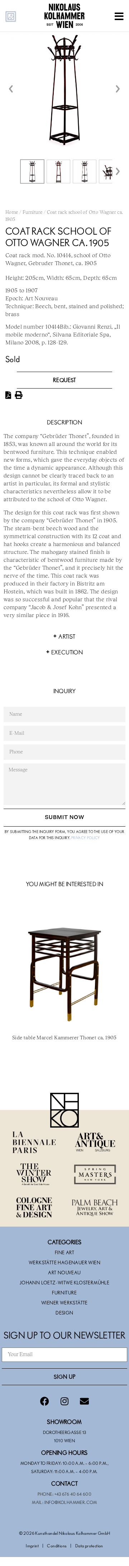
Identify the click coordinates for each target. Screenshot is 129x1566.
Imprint (32, 1545)
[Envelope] (84, 1401)
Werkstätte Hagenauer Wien (64, 1262)
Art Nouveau (64, 1272)
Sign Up (65, 1376)
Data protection (89, 1545)
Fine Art (64, 1252)
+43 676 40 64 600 (73, 1493)
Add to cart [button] (64, 1069)
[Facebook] (45, 1401)
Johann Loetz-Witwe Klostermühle (64, 1282)
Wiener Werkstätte (64, 1303)
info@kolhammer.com (70, 1502)
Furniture (33, 212)
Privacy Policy (85, 838)
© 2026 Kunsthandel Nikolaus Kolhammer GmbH (64, 1533)
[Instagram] (64, 1401)
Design (64, 1313)
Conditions (57, 1545)
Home (11, 212)
